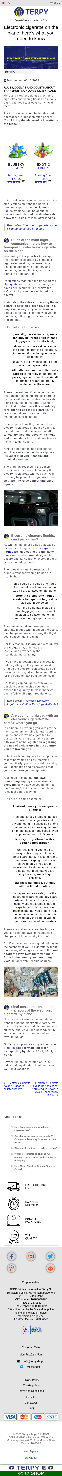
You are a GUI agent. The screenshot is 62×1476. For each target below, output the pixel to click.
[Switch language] (6, 3)
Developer (31, 1457)
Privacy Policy (31, 1379)
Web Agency (31, 1451)
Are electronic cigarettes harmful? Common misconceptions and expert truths (35, 1139)
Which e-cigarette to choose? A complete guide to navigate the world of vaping (35, 1157)
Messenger (33, 1366)
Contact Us (31, 1402)
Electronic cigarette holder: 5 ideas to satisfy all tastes (17, 1086)
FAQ (31, 1408)
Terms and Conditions (31, 1390)
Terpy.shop (15, 1044)
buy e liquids (43, 1044)
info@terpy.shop (33, 1361)
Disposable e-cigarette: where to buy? (36, 1148)
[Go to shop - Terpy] (31, 1468)
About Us (31, 1397)
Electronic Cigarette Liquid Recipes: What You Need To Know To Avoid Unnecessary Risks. (45, 1089)
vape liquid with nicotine (32, 907)
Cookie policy (31, 1385)
